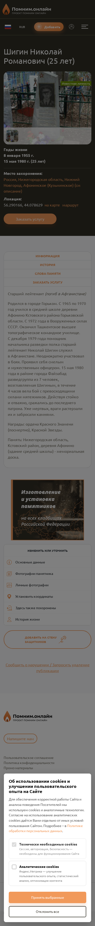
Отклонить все (47, 911)
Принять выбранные (47, 897)
